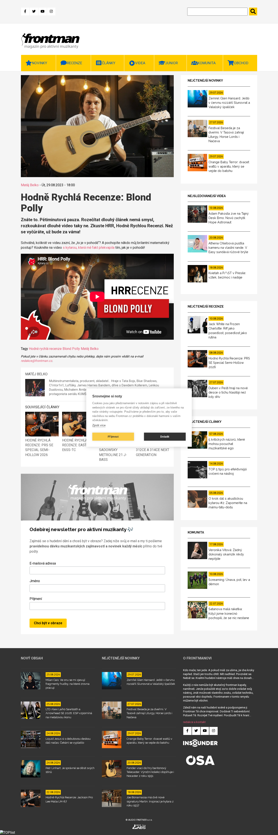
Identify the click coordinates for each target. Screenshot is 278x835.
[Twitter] (34, 11)
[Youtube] (42, 11)
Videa (140, 63)
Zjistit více (99, 425)
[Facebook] (25, 11)
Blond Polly (71, 349)
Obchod (241, 63)
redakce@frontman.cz (36, 361)
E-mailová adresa (43, 563)
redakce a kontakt (194, 722)
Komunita (207, 63)
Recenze (74, 63)
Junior (171, 63)
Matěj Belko (30, 185)
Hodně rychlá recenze (45, 349)
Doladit (164, 436)
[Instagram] (51, 11)
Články (108, 63)
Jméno (35, 581)
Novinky (39, 63)
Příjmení (36, 599)
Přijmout (113, 436)
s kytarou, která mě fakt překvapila (88, 247)
